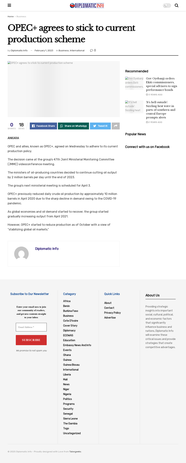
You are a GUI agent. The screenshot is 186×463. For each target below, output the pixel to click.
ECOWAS (68, 335)
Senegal (68, 413)
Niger (66, 389)
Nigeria (67, 394)
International (77, 50)
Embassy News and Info (77, 345)
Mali (65, 379)
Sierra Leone (70, 418)
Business (21, 16)
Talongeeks (75, 451)
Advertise (110, 317)
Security (68, 408)
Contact (109, 307)
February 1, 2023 (44, 50)
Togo (66, 428)
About (108, 303)
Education (69, 340)
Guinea (67, 359)
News (66, 384)
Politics (67, 399)
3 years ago (155, 94)
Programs (69, 404)
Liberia (67, 374)
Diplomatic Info (19, 50)
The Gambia (70, 423)
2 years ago (155, 122)
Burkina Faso (70, 311)
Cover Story (70, 325)
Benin (66, 306)
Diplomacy (69, 330)
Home (11, 16)
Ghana (67, 355)
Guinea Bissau (71, 364)
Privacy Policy (112, 312)
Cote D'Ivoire (70, 320)
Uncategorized (72, 433)
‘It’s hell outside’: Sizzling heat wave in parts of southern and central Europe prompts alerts (160, 110)
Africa (66, 301)
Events (67, 350)
